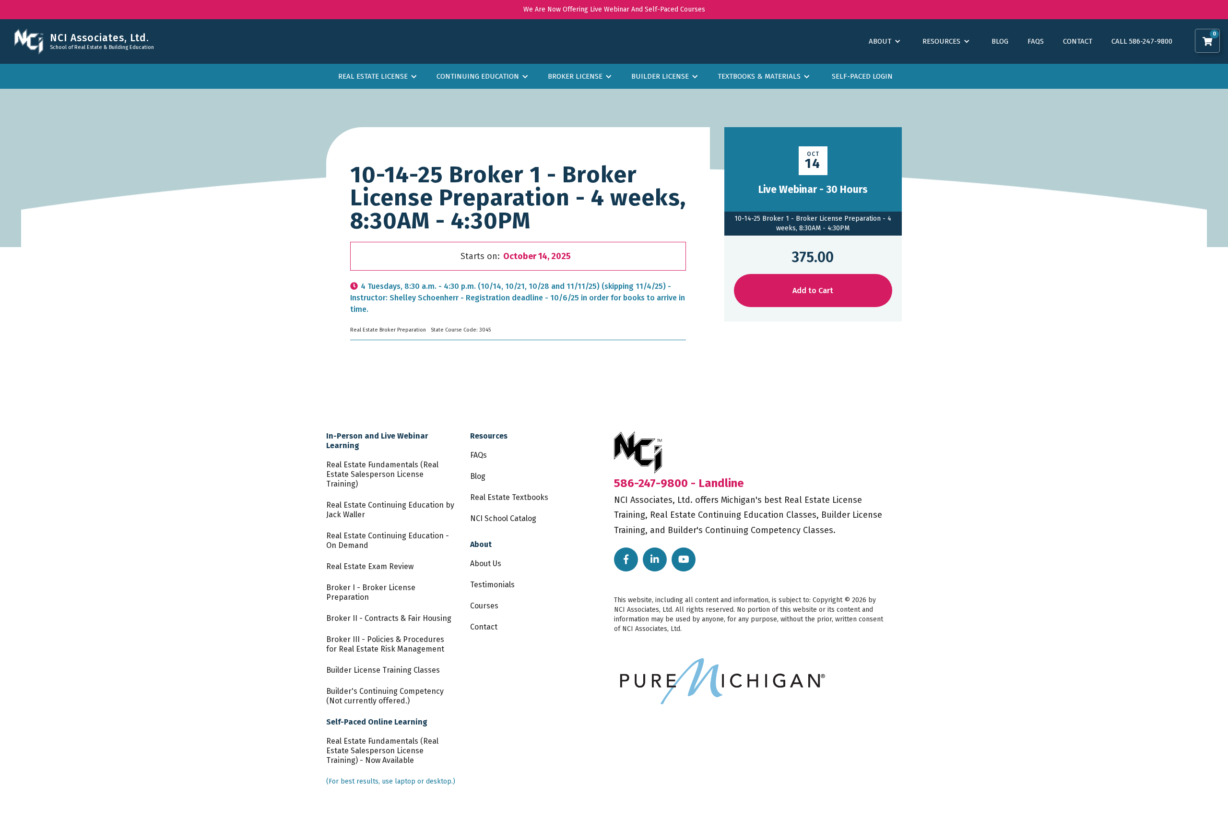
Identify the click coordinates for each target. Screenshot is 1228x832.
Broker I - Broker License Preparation (370, 592)
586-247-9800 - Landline (679, 483)
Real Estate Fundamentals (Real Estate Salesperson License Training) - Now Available (382, 751)
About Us (485, 563)
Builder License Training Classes (383, 670)
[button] (1207, 41)
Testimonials (492, 584)
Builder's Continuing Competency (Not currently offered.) (385, 696)
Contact (1077, 41)
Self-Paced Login (862, 76)
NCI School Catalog (503, 518)
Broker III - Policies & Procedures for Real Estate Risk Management (385, 644)
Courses (484, 605)
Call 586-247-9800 (1141, 41)
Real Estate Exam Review (369, 566)
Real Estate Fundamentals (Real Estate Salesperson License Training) (382, 474)
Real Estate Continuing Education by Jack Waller (390, 509)
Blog (1000, 41)
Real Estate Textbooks (509, 497)
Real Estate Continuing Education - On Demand (387, 540)
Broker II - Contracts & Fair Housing (388, 618)
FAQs (1035, 41)
